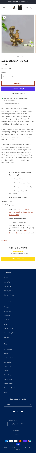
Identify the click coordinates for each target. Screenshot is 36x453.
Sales (5, 392)
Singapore (7, 311)
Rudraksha (7, 362)
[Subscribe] (30, 404)
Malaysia (7, 315)
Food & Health (8, 358)
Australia (7, 320)
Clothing (7, 370)
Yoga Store (7, 366)
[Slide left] (14, 57)
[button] (4, 7)
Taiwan (6, 307)
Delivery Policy (9, 295)
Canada (6, 337)
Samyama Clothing (10, 388)
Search (6, 278)
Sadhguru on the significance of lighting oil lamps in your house (21, 212)
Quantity (4, 72)
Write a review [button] (18, 259)
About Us (7, 282)
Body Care (7, 375)
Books (6, 353)
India (5, 324)
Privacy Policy (8, 290)
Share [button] (5, 240)
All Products (8, 349)
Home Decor (8, 379)
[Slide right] (22, 57)
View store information (11, 103)
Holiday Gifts (8, 383)
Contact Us (7, 286)
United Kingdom (9, 333)
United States (8, 328)
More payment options (18, 93)
